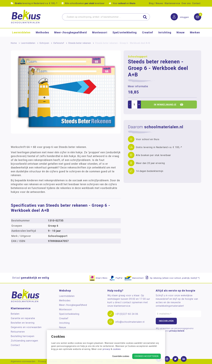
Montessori (99, 32)
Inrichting (164, 32)
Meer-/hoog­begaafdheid (70, 32)
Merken (195, 32)
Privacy (42, 361)
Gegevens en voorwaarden (26, 327)
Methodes (42, 32)
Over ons (186, 3)
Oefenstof (58, 43)
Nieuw (181, 32)
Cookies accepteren (146, 356)
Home (14, 43)
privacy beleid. (177, 331)
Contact (196, 3)
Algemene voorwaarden (23, 361)
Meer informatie (138, 86)
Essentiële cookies (120, 356)
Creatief (147, 32)
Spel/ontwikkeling (124, 32)
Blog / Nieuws (156, 3)
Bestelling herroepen (22, 336)
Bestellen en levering (22, 322)
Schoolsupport (137, 56)
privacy (106, 349)
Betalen (15, 313)
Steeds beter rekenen (79, 43)
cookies (117, 349)
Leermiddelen (21, 32)
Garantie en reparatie (23, 318)
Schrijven (44, 43)
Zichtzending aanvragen (24, 340)
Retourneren (18, 331)
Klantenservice (172, 3)
